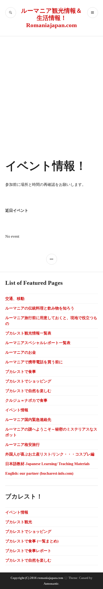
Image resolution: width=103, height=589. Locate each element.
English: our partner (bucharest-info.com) (39, 473)
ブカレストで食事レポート (28, 551)
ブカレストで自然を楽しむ (28, 391)
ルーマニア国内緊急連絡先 (28, 420)
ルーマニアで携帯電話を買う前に (34, 362)
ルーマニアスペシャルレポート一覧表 (37, 343)
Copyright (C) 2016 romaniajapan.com (37, 578)
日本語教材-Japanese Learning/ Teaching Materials (47, 464)
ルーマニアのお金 (20, 352)
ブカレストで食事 (20, 372)
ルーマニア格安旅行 (22, 445)
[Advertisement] (51, 90)
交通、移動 (14, 299)
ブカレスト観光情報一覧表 (28, 333)
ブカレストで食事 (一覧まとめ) (31, 541)
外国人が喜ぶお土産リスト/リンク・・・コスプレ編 (49, 454)
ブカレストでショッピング (28, 381)
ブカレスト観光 (18, 522)
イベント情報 (16, 410)
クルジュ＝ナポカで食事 (26, 400)
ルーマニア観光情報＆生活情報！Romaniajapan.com (51, 17)
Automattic (51, 583)
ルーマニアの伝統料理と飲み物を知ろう (39, 308)
